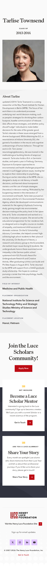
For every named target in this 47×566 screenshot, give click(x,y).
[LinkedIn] (27, 542)
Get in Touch (19, 423)
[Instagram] (20, 542)
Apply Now (24, 368)
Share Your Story (20, 477)
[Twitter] (13, 542)
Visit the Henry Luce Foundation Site (21, 524)
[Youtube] (34, 542)
